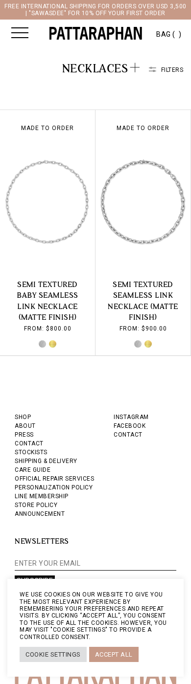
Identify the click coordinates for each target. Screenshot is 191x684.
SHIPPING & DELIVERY (46, 461)
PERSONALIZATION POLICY (54, 487)
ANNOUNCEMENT (40, 513)
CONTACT (29, 443)
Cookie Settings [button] (53, 654)
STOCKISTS (31, 452)
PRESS (24, 434)
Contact (128, 434)
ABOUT (25, 425)
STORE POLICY (36, 505)
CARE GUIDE (32, 469)
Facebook (129, 425)
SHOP (23, 417)
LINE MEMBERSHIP (42, 496)
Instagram (131, 417)
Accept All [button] (114, 654)
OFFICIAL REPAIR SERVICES (54, 478)
